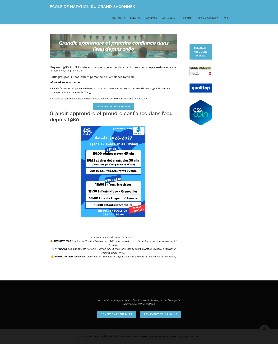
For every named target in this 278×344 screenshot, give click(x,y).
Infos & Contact (207, 18)
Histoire (186, 18)
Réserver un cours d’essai (113, 106)
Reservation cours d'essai (201, 52)
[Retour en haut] (264, 329)
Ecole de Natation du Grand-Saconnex (92, 6)
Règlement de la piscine (160, 314)
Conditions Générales (116, 314)
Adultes (151, 18)
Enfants (135, 18)
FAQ (226, 18)
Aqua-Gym (169, 18)
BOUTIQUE (118, 18)
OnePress (144, 336)
